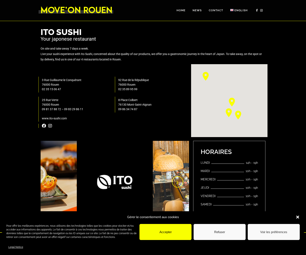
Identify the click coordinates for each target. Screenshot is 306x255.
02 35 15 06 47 (51, 89)
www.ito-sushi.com (54, 118)
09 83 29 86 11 (73, 109)
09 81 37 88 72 (51, 109)
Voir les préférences (273, 232)
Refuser (219, 232)
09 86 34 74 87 (127, 109)
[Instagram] (50, 126)
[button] (298, 217)
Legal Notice (15, 247)
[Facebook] (44, 126)
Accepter (165, 232)
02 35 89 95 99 (127, 89)
